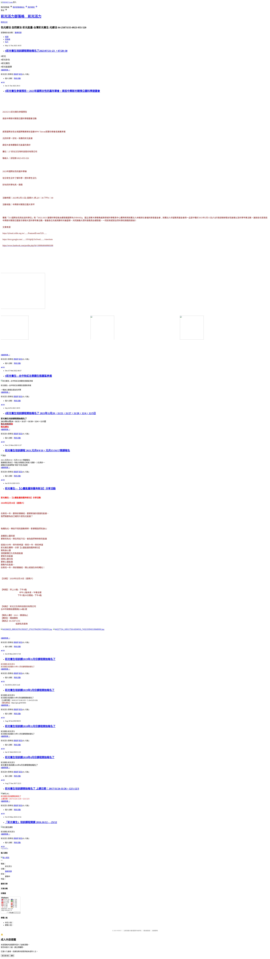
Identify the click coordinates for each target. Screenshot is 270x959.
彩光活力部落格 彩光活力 (21, 16)
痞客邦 (16, 74)
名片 (6, 42)
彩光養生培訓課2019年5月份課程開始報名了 (29, 690)
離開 (12, 955)
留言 (20, 74)
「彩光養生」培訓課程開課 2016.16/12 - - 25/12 (31, 822)
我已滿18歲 (5, 955)
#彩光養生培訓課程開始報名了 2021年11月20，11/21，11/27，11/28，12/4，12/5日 (50, 413)
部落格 (7, 39)
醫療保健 (18, 33)
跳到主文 (4, 22)
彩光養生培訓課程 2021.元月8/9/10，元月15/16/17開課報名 (37, 450)
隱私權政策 (146, 930)
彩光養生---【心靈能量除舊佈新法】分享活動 (30, 488)
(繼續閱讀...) (5, 70)
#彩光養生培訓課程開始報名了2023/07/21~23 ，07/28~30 (36, 50)
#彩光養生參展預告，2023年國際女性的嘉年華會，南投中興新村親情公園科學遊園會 (52, 91)
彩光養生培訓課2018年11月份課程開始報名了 (30, 726)
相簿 (6, 37)
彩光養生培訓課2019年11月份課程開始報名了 (30, 659)
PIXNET (119, 930)
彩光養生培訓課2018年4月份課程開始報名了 (29, 757)
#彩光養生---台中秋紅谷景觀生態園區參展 (28, 375)
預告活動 (17, 78)
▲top (3, 82)
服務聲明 (155, 930)
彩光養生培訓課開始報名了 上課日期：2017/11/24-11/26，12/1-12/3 (42, 788)
